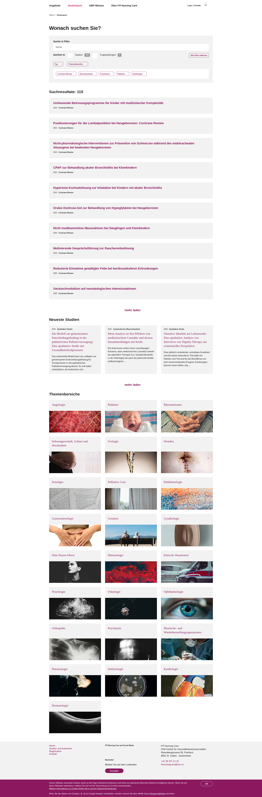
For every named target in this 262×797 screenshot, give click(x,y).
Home (51, 15)
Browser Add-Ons (157, 794)
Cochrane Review (64, 74)
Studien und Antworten (60, 748)
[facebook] (106, 750)
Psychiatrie (105, 74)
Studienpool (75, 5)
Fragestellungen (110, 55)
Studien (82, 55)
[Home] (209, 6)
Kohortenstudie (86, 74)
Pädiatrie (121, 74)
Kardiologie (137, 74)
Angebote (54, 5)
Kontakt (197, 5)
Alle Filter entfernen (199, 55)
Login (189, 5)
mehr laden (132, 310)
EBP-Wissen (96, 5)
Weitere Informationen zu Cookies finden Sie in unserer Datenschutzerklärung (82, 788)
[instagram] (111, 750)
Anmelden (114, 771)
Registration (55, 751)
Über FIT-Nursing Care (124, 5)
